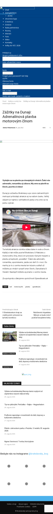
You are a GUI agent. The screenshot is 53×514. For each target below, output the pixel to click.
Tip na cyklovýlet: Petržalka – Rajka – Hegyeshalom (24, 405)
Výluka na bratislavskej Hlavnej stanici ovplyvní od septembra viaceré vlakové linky (34, 334)
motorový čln (18, 287)
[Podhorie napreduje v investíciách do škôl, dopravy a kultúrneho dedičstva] (9, 363)
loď (11, 287)
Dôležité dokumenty (37, 504)
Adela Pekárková (9, 128)
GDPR (4, 78)
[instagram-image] (9, 466)
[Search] (49, 3)
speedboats (36, 287)
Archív (10, 16)
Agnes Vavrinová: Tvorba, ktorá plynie (19, 441)
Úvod (4, 101)
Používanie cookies (23, 507)
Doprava (6, 340)
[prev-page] (3, 372)
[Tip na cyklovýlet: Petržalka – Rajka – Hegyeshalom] (9, 350)
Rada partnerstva (12, 27)
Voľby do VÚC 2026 (12, 45)
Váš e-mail (6, 90)
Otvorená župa (11, 19)
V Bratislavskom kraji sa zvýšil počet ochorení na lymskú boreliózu (12, 315)
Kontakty (8, 42)
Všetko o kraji (11, 504)
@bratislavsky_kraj (38, 453)
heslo (4, 70)
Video (7, 39)
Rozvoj (8, 30)
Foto (7, 36)
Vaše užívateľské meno (11, 62)
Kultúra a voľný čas (14, 101)
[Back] (3, 50)
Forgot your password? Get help (15, 76)
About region (23, 504)
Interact (8, 33)
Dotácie (8, 25)
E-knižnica (9, 22)
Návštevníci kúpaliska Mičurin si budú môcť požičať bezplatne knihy (41, 315)
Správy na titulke (21, 107)
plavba (27, 287)
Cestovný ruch (7, 367)
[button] (4, 3)
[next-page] (4, 372)
